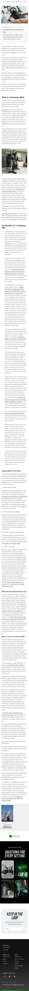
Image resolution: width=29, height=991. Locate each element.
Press (4, 961)
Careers (5, 963)
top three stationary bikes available (11, 611)
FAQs (16, 968)
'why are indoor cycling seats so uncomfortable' (14, 496)
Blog (4, 959)
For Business (7, 947)
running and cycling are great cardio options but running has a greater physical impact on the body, (15, 271)
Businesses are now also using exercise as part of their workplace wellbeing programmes (15, 399)
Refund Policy (19, 966)
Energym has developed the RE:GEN (14, 413)
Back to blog (16, 836)
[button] (4, 1)
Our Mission (6, 956)
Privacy (17, 961)
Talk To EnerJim (19, 959)
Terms (17, 963)
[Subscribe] (23, 929)
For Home (6, 950)
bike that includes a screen (16, 665)
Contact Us (18, 956)
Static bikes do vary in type (9, 213)
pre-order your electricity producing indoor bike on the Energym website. (12, 798)
